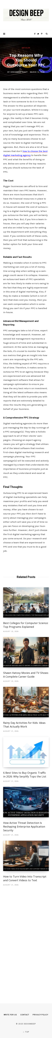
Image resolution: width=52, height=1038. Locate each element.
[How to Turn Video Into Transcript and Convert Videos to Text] (26, 856)
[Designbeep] (26, 15)
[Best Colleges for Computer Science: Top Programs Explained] (26, 602)
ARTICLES (26, 48)
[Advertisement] (25, 940)
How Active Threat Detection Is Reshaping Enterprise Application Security (24, 826)
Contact (24, 1015)
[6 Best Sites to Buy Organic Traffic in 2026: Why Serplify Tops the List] (26, 752)
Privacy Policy (40, 1015)
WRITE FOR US (10, 1015)
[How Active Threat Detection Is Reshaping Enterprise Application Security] (26, 802)
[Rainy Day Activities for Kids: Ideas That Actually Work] (26, 702)
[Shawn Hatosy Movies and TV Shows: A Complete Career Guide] (26, 652)
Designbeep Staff (19, 72)
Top (27, 1032)
